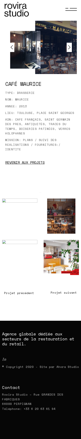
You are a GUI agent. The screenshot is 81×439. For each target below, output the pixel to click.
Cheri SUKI (18, 274)
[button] (69, 47)
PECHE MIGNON (20, 232)
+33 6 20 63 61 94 (38, 409)
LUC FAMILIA (61, 232)
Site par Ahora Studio (59, 367)
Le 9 (53, 274)
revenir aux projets (25, 162)
